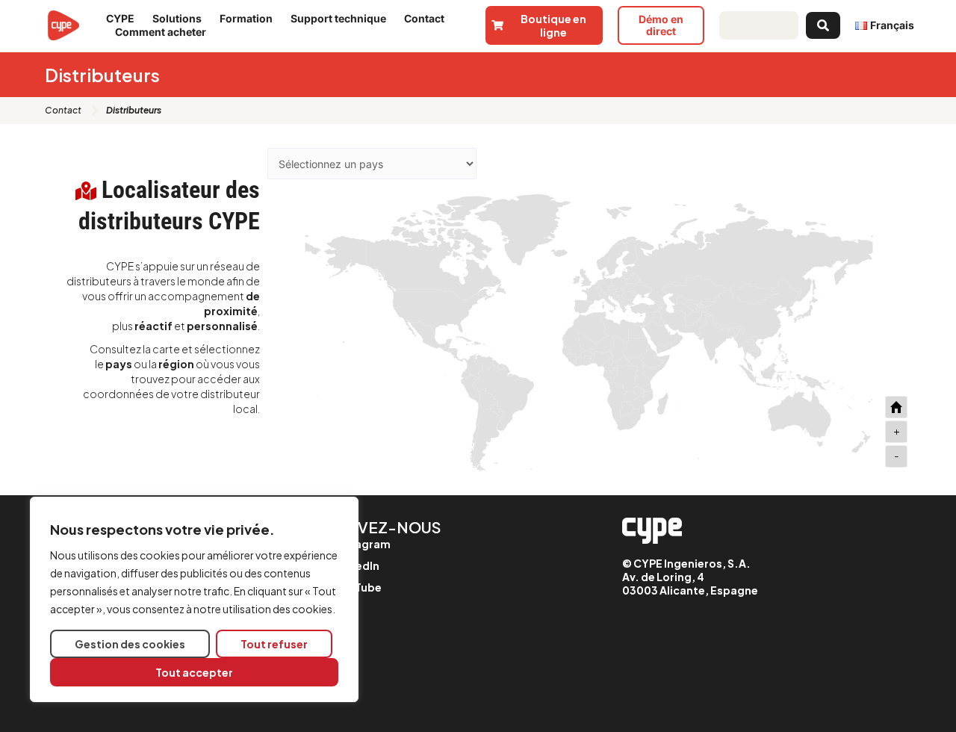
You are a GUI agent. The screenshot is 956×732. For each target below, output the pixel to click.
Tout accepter (194, 672)
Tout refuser (274, 644)
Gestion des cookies (130, 644)
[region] (194, 599)
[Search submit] (823, 25)
